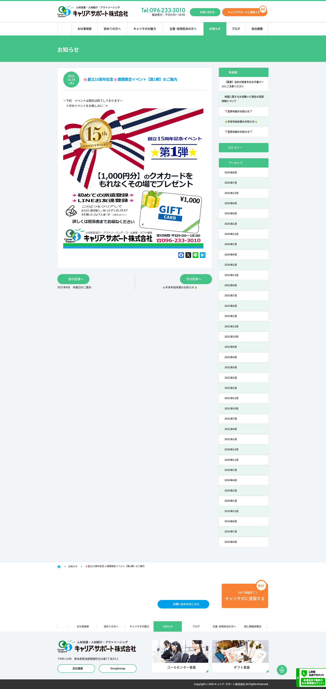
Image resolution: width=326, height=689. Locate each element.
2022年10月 (231, 336)
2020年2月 (231, 490)
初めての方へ (112, 28)
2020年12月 (231, 449)
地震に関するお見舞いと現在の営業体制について (243, 98)
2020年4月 (231, 480)
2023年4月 (231, 306)
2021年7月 (231, 419)
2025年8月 (231, 203)
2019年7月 (231, 531)
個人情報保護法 (252, 626)
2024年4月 (231, 254)
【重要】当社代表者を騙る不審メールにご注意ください (243, 84)
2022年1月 (231, 388)
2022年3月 (231, 367)
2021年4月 (231, 429)
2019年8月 (231, 521)
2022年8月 (231, 347)
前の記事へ (75, 279)
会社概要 (257, 28)
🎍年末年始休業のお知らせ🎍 (241, 121)
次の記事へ (193, 279)
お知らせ (215, 28)
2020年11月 (231, 460)
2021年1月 (231, 439)
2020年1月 (231, 501)
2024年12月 (231, 234)
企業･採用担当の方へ (183, 28)
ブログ (236, 28)
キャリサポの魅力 (144, 28)
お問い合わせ (207, 12)
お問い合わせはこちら (186, 604)
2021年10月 (231, 408)
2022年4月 (231, 357)
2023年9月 (231, 285)
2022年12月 (231, 326)
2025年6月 (231, 213)
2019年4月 (231, 542)
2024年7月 (231, 244)
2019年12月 (231, 511)
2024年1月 (231, 265)
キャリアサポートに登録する (244, 12)
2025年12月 (231, 193)
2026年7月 (231, 182)
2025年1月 (231, 224)
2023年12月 (231, 275)
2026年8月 (231, 172)
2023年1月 (231, 316)
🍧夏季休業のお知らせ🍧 (239, 111)
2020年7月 (231, 470)
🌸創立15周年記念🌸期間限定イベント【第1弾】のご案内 (130, 79)
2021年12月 (231, 398)
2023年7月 (231, 295)
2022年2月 (231, 378)
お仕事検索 (85, 28)
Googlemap (117, 668)
